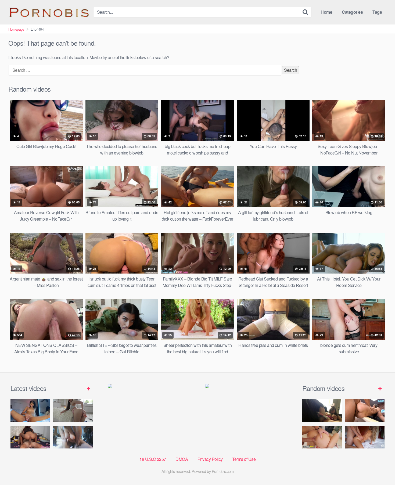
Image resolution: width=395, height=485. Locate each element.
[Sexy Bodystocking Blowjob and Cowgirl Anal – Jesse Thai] (30, 437)
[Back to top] (380, 467)
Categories (352, 12)
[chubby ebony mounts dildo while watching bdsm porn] (73, 437)
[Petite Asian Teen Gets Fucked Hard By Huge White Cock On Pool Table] (365, 410)
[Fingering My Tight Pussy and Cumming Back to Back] (30, 410)
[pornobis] (48, 12)
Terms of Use (244, 459)
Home (326, 12)
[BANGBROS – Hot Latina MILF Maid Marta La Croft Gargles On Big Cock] (322, 437)
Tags (377, 12)
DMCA (181, 459)
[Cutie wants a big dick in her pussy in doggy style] (73, 410)
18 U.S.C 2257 (152, 459)
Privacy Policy (210, 459)
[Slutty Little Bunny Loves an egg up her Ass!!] (322, 410)
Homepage (16, 29)
